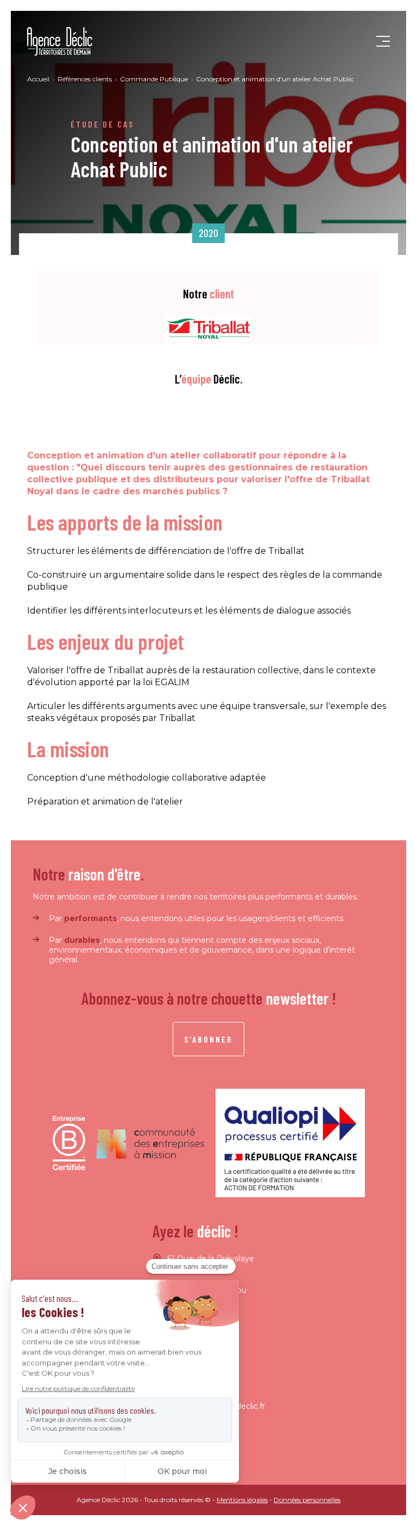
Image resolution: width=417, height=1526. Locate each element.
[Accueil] (59, 41)
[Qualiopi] (290, 1143)
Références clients (85, 79)
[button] (383, 42)
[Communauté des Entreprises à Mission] (150, 1143)
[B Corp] (69, 1143)
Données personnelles (307, 1500)
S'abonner (208, 1039)
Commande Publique (154, 79)
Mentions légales (242, 1500)
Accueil (39, 79)
